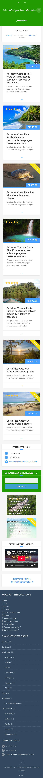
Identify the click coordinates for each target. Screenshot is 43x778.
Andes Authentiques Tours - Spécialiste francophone (19, 15)
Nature (7, 729)
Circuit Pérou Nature (12, 703)
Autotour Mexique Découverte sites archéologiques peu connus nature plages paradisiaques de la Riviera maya (20, 506)
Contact (7, 609)
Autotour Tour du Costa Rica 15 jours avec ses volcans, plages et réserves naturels (20, 252)
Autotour (5, 642)
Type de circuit (7, 709)
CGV (5, 603)
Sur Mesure (6, 698)
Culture (7, 719)
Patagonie (9, 683)
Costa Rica (9, 673)
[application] (21, 558)
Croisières (5, 647)
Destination (31, 35)
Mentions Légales (10, 618)
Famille (7, 724)
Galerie (6, 615)
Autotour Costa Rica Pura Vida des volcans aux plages (21, 195)
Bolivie (7, 662)
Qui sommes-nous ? (11, 630)
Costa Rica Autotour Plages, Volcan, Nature (19, 422)
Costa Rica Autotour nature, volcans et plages (21, 370)
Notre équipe (9, 624)
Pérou (7, 688)
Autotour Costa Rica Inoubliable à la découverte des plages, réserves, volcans (19, 139)
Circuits (6, 606)
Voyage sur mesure (11, 621)
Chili (6, 667)
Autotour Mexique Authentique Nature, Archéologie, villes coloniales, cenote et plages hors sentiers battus (20, 529)
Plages (4, 693)
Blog (5, 600)
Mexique (8, 678)
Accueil (9, 35)
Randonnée (9, 734)
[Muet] (32, 565)
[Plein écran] (35, 565)
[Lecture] (8, 565)
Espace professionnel (12, 612)
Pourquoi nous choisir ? (12, 627)
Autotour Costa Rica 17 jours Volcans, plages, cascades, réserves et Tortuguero (19, 78)
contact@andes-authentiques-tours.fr (23, 462)
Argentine (8, 657)
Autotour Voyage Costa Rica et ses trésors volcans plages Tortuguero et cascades (21, 312)
